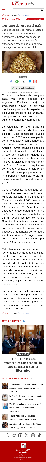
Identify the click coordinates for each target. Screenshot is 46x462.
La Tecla (14, 15)
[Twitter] (26, 435)
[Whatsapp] (7, 435)
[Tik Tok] (39, 435)
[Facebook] (20, 435)
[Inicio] (23, 3)
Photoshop (24, 15)
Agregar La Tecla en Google (24, 88)
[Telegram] (14, 435)
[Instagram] (33, 435)
